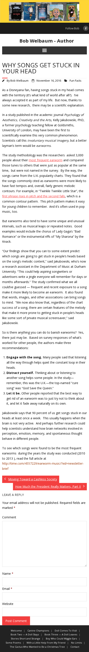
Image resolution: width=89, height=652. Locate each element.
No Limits (76, 642)
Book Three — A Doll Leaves (60, 634)
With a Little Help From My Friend (46, 642)
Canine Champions (38, 630)
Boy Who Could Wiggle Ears (61, 638)
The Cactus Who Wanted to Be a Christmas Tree (37, 646)
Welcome (16, 630)
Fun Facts (75, 80)
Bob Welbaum (19, 80)
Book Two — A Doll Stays (25, 634)
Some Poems (13, 642)
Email (7, 589)
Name (7, 573)
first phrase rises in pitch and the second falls (33, 196)
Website (7, 604)
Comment (9, 517)
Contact (74, 646)
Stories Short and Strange (25, 638)
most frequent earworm (45, 160)
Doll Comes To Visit (66, 630)
